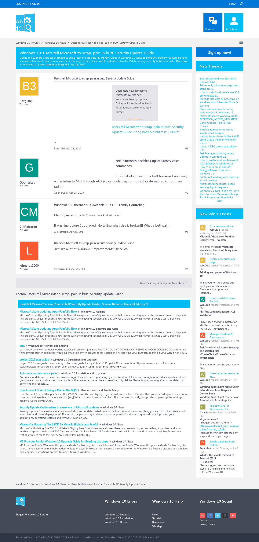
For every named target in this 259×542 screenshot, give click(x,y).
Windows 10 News (33, 64)
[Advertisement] (82, 108)
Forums (209, 29)
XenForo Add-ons (93, 537)
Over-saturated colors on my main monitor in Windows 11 (216, 110)
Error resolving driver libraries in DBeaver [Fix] (218, 80)
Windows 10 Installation (119, 518)
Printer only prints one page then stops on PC (219, 86)
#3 (186, 231)
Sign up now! (219, 52)
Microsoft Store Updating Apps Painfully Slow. (48, 311)
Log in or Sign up (28, 3)
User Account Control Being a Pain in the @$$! (48, 390)
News (155, 514)
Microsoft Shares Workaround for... (219, 407)
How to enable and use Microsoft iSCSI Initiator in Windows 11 (219, 161)
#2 (186, 192)
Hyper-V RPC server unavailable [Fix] (218, 148)
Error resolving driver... (222, 226)
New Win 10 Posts (215, 213)
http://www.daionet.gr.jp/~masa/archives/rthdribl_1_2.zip (219, 427)
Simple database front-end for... (223, 443)
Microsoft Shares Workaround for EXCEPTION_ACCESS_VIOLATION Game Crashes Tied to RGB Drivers (219, 121)
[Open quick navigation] (241, 43)
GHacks (204, 412)
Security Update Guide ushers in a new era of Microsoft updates (59, 407)
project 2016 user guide (34, 359)
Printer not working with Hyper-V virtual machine (219, 178)
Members (231, 29)
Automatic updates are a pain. (38, 373)
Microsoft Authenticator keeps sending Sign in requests (217, 185)
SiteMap (157, 526)
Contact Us (206, 520)
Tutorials (157, 518)
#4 (186, 269)
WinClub (215, 229)
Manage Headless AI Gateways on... (221, 335)
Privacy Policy (207, 524)
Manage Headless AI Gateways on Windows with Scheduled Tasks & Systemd (219, 102)
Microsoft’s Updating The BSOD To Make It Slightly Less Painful (59, 424)
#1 (186, 148)
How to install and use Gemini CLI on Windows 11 (219, 93)
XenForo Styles (116, 537)
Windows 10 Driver (116, 522)
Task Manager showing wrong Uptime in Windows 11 (217, 154)
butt (22, 345)
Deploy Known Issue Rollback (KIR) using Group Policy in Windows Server (219, 139)
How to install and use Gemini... (222, 299)
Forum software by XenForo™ (49, 537)
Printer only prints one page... (222, 260)
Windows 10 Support (117, 514)
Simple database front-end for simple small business (217, 131)
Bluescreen (158, 522)
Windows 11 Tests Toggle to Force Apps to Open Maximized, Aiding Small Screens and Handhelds (219, 194)
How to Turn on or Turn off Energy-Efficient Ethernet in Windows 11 (215, 170)
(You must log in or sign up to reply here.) (164, 283)
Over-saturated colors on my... (224, 374)
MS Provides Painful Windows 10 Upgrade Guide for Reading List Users (64, 441)
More (220, 200)
